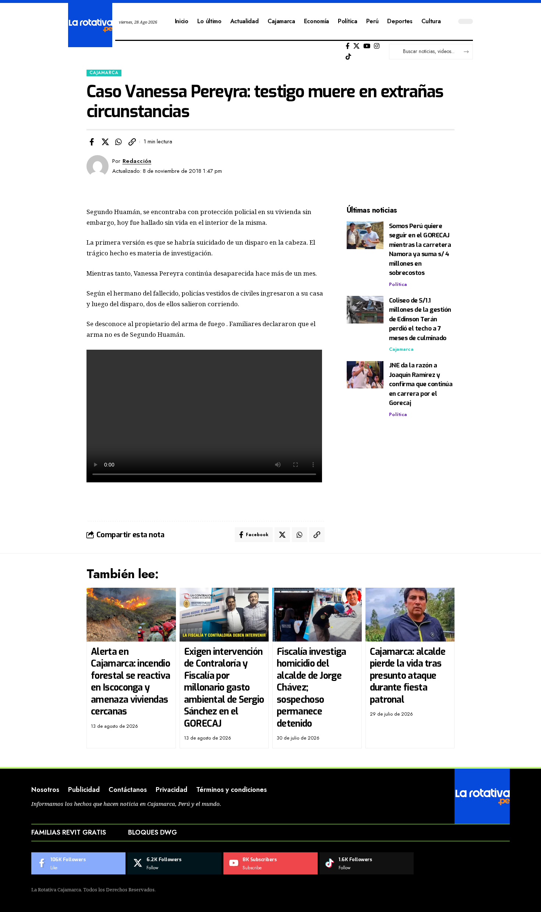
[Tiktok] (348, 57)
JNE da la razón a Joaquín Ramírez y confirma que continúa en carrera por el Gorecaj (421, 384)
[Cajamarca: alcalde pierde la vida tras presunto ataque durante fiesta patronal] (410, 615)
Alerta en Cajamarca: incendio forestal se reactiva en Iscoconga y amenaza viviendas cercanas (130, 682)
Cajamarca (104, 73)
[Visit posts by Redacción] (97, 166)
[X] (356, 46)
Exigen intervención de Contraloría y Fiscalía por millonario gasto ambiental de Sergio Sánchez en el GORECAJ (224, 688)
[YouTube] (366, 46)
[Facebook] (347, 46)
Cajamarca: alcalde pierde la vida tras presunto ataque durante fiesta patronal (407, 676)
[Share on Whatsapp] (118, 142)
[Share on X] (105, 142)
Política (398, 284)
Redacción (137, 161)
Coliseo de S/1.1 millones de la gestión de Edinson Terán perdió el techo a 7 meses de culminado (420, 319)
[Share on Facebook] (91, 142)
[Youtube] (270, 863)
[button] (132, 142)
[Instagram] (376, 46)
